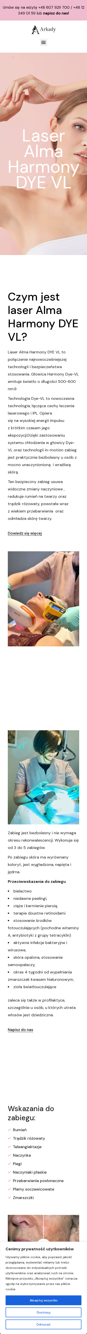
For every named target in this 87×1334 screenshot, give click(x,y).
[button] (43, 42)
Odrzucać (43, 1324)
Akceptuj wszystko (44, 1300)
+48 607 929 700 (54, 7)
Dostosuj (43, 1312)
